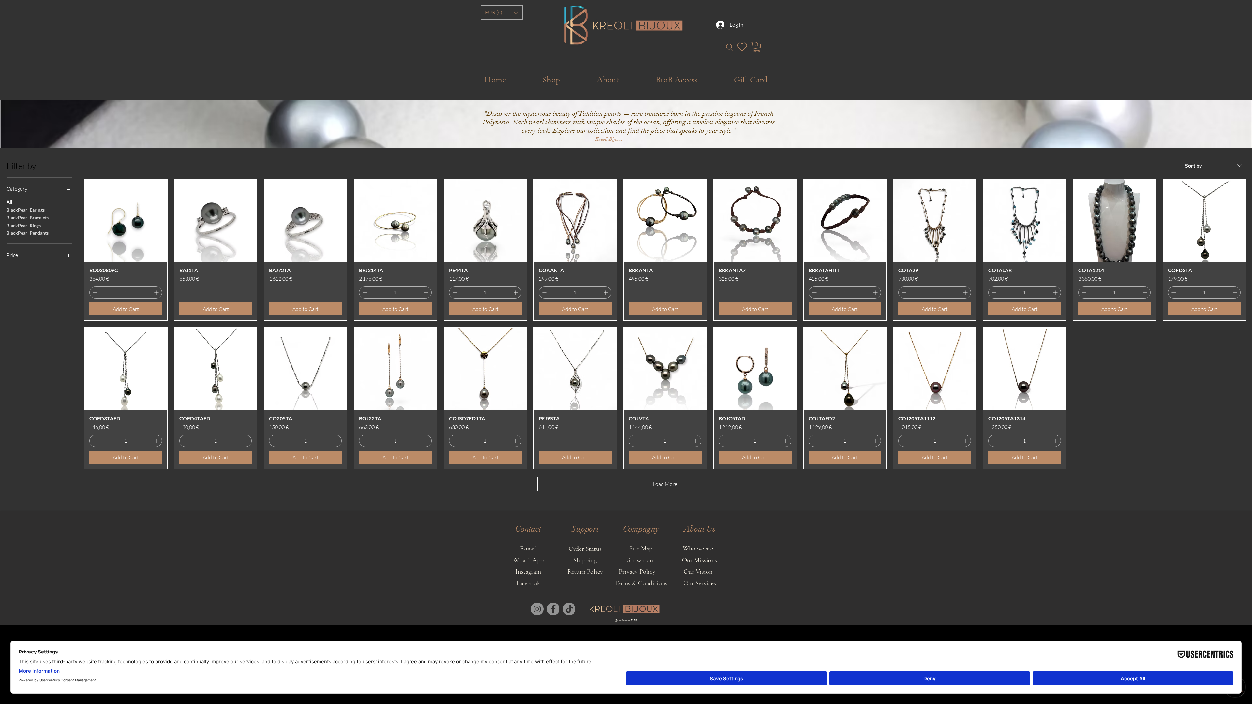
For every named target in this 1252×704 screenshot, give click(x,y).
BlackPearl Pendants (28, 233)
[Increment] (157, 292)
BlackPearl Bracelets (28, 217)
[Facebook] (553, 609)
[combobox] (1213, 165)
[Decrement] (94, 292)
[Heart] (742, 46)
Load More (665, 484)
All (9, 202)
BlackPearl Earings (26, 210)
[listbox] (502, 12)
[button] (502, 12)
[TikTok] (569, 609)
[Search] (729, 47)
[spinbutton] (125, 292)
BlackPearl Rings (24, 225)
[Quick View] (125, 220)
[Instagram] (537, 609)
